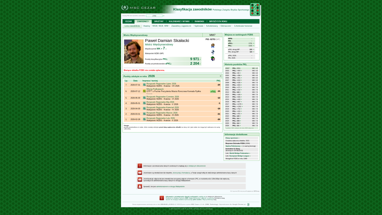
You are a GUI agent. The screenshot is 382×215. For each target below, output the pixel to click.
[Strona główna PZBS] (255, 16)
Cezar (128, 21)
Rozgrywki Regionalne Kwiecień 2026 (163, 107)
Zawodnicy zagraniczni (181, 26)
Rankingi (199, 21)
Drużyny (159, 21)
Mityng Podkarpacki (155, 89)
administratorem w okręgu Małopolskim (170, 186)
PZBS (190, 209)
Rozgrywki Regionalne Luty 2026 (161, 118)
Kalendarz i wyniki (179, 21)
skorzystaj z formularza (181, 173)
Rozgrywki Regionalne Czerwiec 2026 (163, 97)
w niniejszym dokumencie (196, 166)
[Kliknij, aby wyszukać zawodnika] (163, 15)
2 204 (194, 63)
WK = (161, 48)
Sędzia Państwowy (233, 146)
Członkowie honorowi (243, 26)
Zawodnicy (143, 21)
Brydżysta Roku (218, 21)
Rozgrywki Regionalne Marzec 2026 (162, 113)
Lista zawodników (132, 26)
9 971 (194, 59)
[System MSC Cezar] (143, 12)
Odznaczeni (226, 26)
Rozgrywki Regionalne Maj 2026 (160, 102)
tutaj (215, 199)
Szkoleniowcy (212, 26)
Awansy (146, 26)
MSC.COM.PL (181, 209)
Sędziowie (198, 26)
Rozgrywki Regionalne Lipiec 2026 (161, 84)
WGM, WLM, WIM (160, 26)
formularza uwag (219, 198)
